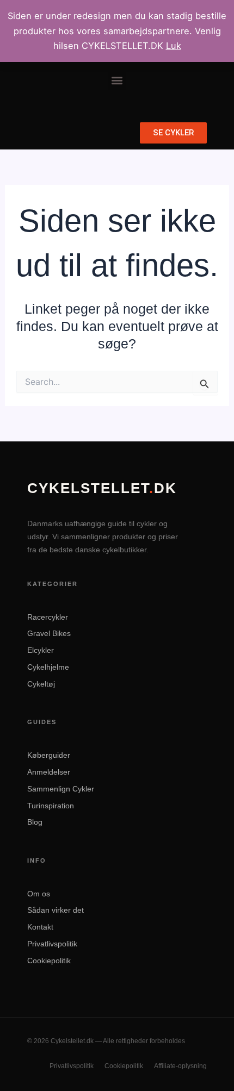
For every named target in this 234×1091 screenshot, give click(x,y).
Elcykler (40, 650)
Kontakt (40, 926)
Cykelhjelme (48, 667)
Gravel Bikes (49, 633)
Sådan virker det (55, 910)
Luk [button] (173, 45)
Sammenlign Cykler (60, 788)
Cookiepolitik (49, 960)
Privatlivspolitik (52, 943)
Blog (34, 822)
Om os (38, 893)
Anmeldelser (48, 772)
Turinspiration (50, 805)
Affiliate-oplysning (180, 1066)
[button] (117, 81)
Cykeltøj (41, 683)
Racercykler (47, 617)
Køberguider (48, 755)
